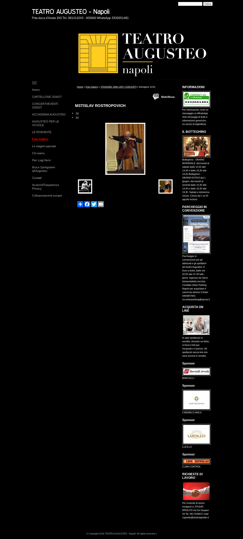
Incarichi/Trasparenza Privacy (45, 186)
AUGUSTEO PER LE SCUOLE (45, 123)
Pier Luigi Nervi (41, 160)
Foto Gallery (40, 139)
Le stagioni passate (44, 146)
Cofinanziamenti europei (47, 195)
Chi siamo (38, 153)
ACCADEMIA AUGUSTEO (49, 114)
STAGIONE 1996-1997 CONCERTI (118, 87)
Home (36, 89)
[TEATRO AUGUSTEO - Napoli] (84, 11)
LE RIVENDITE (41, 132)
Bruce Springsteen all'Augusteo (43, 169)
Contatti (37, 177)
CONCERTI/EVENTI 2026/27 (45, 105)
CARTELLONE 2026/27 (47, 96)
